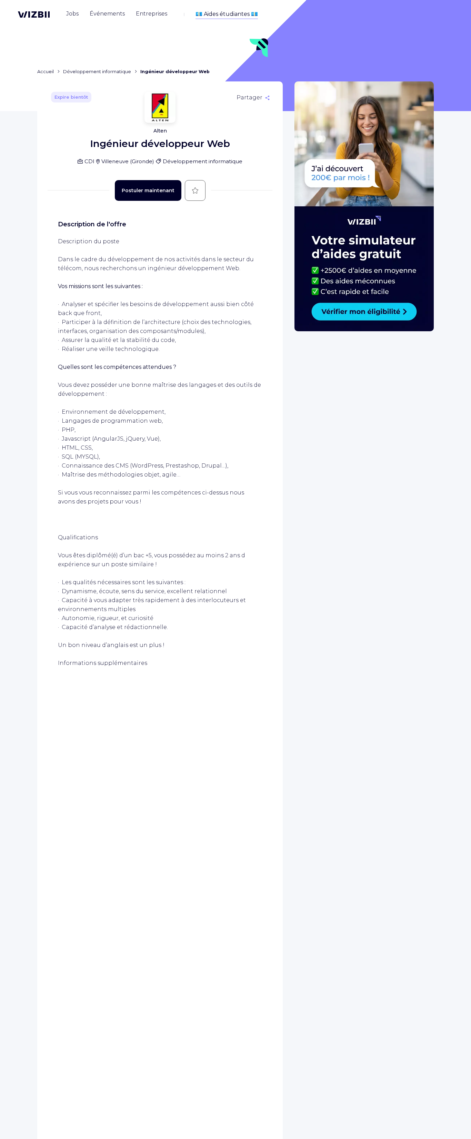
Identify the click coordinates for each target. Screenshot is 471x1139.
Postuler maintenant (148, 190)
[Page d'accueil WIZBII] (34, 14)
